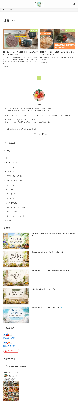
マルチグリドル (13, 189)
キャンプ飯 (10, 185)
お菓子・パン (11, 171)
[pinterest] (42, 134)
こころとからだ (11, 203)
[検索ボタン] (74, 4)
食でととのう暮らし (13, 162)
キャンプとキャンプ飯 (14, 180)
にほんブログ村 (9, 338)
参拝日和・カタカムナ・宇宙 (16, 207)
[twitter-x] (32, 134)
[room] (39, 134)
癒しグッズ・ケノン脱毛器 (15, 216)
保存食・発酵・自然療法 (14, 176)
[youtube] (46, 134)
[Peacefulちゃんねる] (39, 4)
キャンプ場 (10, 198)
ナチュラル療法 (12, 212)
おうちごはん (11, 167)
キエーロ (9, 158)
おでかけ (9, 220)
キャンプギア (11, 194)
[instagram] (35, 134)
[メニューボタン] (4, 4)
